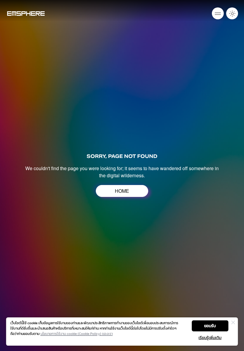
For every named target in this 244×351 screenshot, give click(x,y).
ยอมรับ (210, 326)
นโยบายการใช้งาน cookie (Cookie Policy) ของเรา (76, 333)
